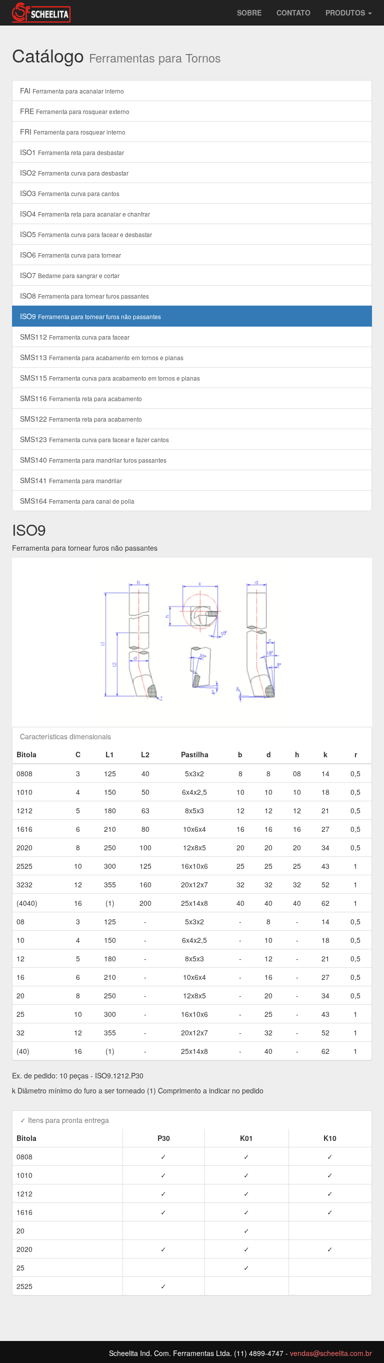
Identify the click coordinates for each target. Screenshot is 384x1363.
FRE (75, 111)
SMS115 (110, 378)
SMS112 (75, 337)
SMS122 (81, 419)
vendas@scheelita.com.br (331, 1353)
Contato (293, 13)
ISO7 (70, 275)
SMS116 (81, 398)
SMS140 (93, 460)
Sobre (249, 13)
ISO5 (86, 234)
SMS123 (94, 439)
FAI (72, 91)
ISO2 (74, 173)
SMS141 (71, 480)
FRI (73, 132)
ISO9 (90, 316)
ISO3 (70, 193)
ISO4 (85, 214)
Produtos (346, 13)
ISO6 (70, 255)
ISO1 (72, 152)
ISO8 (84, 296)
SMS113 (102, 357)
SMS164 (77, 501)
